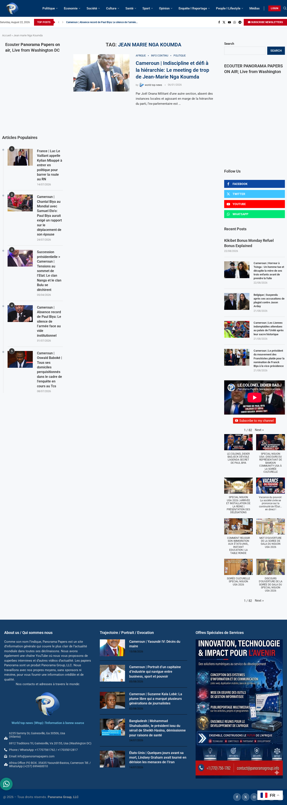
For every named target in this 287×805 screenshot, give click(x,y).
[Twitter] (224, 22)
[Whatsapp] (234, 22)
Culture (111, 8)
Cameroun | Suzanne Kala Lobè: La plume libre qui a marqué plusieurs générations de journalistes (155, 699)
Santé (129, 8)
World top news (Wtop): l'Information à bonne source (48, 723)
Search (229, 44)
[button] (58, 22)
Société (92, 8)
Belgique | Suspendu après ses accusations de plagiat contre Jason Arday (269, 300)
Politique (48, 8)
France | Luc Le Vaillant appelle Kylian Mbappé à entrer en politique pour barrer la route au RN (49, 165)
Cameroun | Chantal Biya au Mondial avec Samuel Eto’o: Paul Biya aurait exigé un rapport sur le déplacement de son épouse (49, 215)
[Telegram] (240, 22)
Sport (146, 8)
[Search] (285, 8)
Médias (254, 8)
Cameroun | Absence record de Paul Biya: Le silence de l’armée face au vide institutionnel (49, 321)
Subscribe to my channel (256, 421)
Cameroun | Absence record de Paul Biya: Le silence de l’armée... (102, 22)
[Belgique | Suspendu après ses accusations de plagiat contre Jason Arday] (236, 301)
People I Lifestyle (228, 8)
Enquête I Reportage (193, 8)
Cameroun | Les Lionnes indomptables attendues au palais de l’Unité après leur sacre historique (269, 328)
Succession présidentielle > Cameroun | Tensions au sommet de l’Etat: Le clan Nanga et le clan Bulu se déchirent (49, 271)
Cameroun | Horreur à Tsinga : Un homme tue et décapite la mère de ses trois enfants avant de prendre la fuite (269, 271)
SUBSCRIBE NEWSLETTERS (266, 22)
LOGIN (274, 8)
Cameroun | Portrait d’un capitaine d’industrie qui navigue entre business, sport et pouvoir (155, 671)
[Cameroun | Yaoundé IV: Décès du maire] (112, 647)
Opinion (164, 8)
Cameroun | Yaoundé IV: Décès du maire (154, 644)
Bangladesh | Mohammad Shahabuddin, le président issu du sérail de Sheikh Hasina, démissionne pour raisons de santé (157, 728)
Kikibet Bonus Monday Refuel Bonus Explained (249, 243)
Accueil (6, 35)
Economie (71, 8)
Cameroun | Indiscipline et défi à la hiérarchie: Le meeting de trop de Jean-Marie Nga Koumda (172, 70)
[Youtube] (229, 22)
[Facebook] (219, 22)
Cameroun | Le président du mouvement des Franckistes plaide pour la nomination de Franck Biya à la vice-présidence (269, 358)
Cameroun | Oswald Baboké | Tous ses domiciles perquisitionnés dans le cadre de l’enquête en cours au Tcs (49, 369)
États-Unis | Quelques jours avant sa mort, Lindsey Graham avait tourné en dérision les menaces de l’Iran (157, 757)
